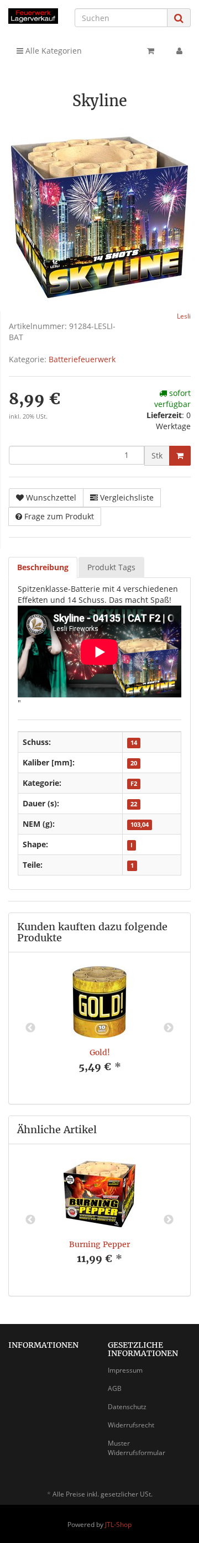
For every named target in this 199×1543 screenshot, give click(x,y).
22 (133, 804)
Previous (30, 1028)
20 (133, 763)
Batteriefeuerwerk (82, 359)
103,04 (139, 824)
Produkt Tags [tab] (111, 567)
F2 (133, 784)
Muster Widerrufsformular (136, 1447)
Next (168, 1028)
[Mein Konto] (179, 50)
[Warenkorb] (151, 50)
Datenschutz (127, 1406)
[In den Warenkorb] (180, 456)
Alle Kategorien (52, 50)
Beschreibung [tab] (43, 567)
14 (133, 743)
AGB (115, 1388)
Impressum (125, 1370)
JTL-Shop (118, 1524)
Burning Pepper (99, 1244)
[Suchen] (179, 18)
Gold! (100, 1052)
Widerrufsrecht (131, 1425)
